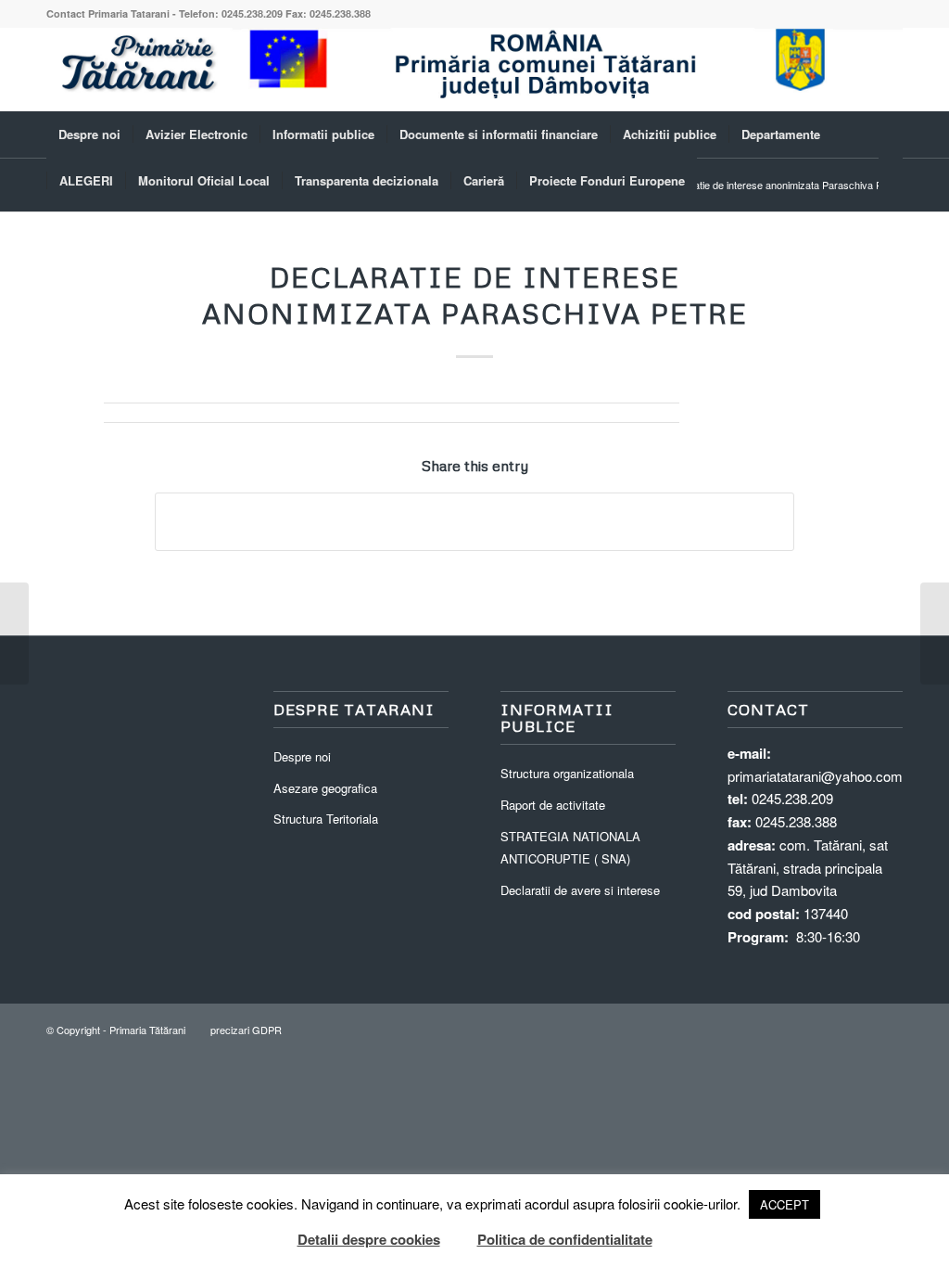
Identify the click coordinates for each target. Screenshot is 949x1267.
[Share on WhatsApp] (474, 521)
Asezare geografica (325, 788)
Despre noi (302, 756)
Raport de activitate (552, 804)
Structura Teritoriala (325, 818)
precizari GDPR (246, 1029)
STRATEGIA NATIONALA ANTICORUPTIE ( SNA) (570, 847)
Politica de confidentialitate (564, 1239)
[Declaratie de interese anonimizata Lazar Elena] (14, 633)
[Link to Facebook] (889, 69)
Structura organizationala (567, 773)
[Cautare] (891, 181)
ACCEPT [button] (784, 1204)
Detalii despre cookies (368, 1239)
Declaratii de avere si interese (580, 890)
